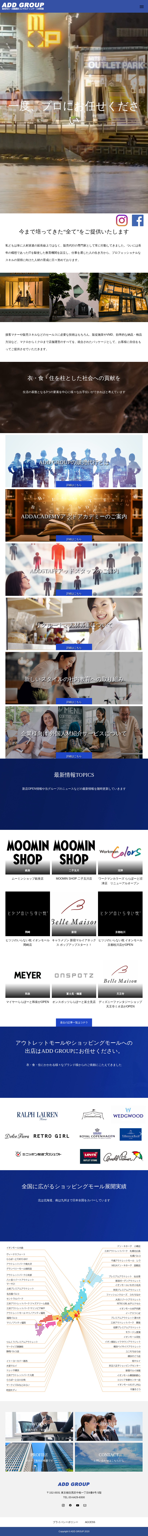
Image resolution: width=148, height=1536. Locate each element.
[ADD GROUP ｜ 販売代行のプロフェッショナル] (23, 6)
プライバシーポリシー (65, 1522)
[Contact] (85, 1505)
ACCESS (90, 1522)
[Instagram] (63, 1505)
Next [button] (140, 1134)
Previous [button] (7, 1134)
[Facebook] (70, 1505)
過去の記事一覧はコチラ (74, 1022)
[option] (37, 1134)
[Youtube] (77, 1505)
